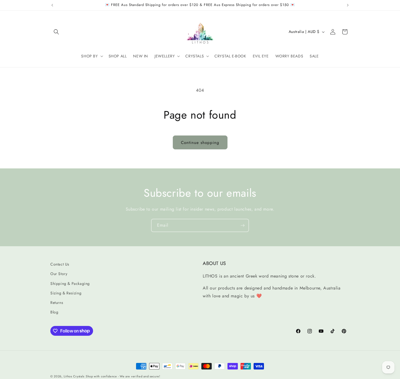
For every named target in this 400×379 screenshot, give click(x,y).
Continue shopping (200, 143)
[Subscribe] (242, 225)
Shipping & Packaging (70, 283)
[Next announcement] (348, 5)
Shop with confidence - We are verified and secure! (123, 376)
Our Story (58, 274)
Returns (56, 302)
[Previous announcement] (52, 5)
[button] (56, 32)
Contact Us (59, 264)
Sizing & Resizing (65, 293)
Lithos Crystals (74, 376)
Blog (54, 312)
